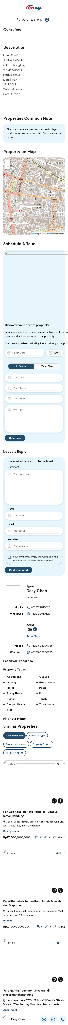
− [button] (8, 167)
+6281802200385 (41, 645)
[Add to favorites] (54, 801)
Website (13, 539)
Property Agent (14, 752)
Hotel (10, 688)
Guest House (47, 682)
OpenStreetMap (47, 233)
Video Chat (47, 366)
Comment (13, 467)
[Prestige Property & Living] (34, 8)
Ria (29, 629)
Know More (33, 597)
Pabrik (43, 688)
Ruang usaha (15, 693)
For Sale (11, 764)
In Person (21, 366)
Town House (46, 704)
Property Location (16, 744)
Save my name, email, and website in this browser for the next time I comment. (35, 558)
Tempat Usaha (16, 704)
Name (11, 509)
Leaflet (35, 233)
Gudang (12, 682)
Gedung (44, 677)
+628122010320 (41, 607)
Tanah (43, 699)
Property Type (37, 735)
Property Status (42, 744)
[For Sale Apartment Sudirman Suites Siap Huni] (34, 191)
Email (11, 524)
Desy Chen (36, 590)
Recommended (14, 735)
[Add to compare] (60, 801)
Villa (9, 710)
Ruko (42, 693)
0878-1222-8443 (32, 19)
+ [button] (8, 162)
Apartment (14, 677)
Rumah (11, 699)
